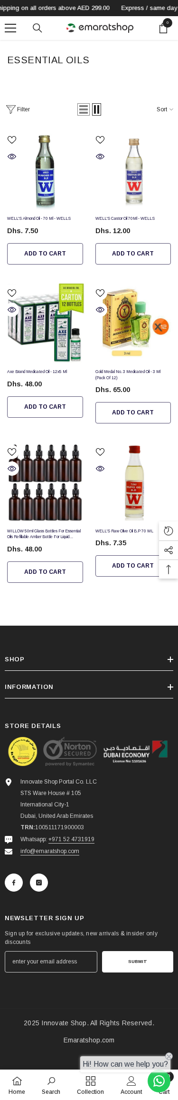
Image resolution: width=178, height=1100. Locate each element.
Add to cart (45, 253)
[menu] (10, 28)
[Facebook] (14, 883)
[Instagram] (39, 883)
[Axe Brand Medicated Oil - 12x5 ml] (45, 324)
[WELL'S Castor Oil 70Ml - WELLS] (133, 170)
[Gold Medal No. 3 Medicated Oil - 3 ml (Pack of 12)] (133, 324)
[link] (51, 1084)
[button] (83, 109)
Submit (137, 961)
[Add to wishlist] (12, 140)
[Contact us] (159, 1081)
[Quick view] (12, 156)
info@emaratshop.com (49, 851)
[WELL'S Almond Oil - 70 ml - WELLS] (45, 170)
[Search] (37, 28)
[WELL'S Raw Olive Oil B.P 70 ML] (133, 482)
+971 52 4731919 (71, 839)
